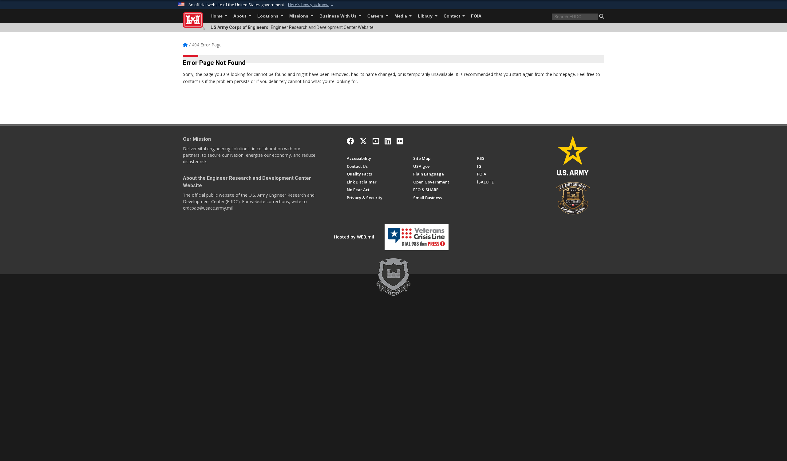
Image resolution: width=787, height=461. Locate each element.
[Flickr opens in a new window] (400, 141)
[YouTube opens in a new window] (376, 141)
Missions (299, 16)
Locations (268, 16)
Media (401, 16)
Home (217, 16)
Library (426, 16)
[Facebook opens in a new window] (350, 141)
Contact (452, 16)
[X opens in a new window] (363, 141)
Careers (376, 16)
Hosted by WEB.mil (354, 237)
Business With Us (338, 16)
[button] (311, 5)
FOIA (476, 16)
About (240, 16)
